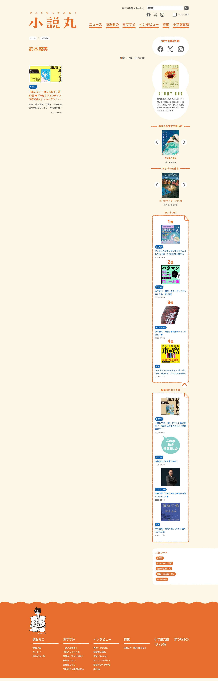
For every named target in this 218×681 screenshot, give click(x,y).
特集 (166, 24)
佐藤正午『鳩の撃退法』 (135, 647)
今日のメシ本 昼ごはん (73, 668)
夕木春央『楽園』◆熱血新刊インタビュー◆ (170, 333)
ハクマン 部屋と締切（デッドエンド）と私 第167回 (170, 293)
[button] (157, 142)
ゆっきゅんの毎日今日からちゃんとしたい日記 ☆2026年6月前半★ (170, 252)
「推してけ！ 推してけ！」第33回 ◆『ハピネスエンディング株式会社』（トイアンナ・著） (45, 95)
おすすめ (129, 24)
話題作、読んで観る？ (73, 656)
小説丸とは (139, 8)
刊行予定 (160, 644)
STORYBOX (181, 639)
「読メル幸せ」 (70, 647)
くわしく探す (183, 14)
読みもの (112, 24)
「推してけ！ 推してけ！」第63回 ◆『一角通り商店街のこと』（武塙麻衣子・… (170, 426)
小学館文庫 (181, 24)
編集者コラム (69, 660)
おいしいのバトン (101, 660)
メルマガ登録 (127, 8)
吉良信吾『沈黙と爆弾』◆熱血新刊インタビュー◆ (170, 495)
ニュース (95, 24)
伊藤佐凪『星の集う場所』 (166, 461)
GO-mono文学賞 (164, 563)
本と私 (96, 668)
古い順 (141, 58)
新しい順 (127, 58)
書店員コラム (69, 664)
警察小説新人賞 (164, 568)
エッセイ (37, 652)
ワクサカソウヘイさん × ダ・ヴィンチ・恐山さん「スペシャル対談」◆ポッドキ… (170, 372)
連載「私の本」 (100, 656)
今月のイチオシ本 (71, 652)
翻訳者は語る (99, 652)
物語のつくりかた (101, 664)
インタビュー (149, 24)
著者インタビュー (101, 647)
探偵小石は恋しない (166, 574)
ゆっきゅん (162, 579)
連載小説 (37, 647)
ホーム (32, 38)
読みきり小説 (39, 656)
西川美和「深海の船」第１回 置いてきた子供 (170, 530)
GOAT (159, 558)
